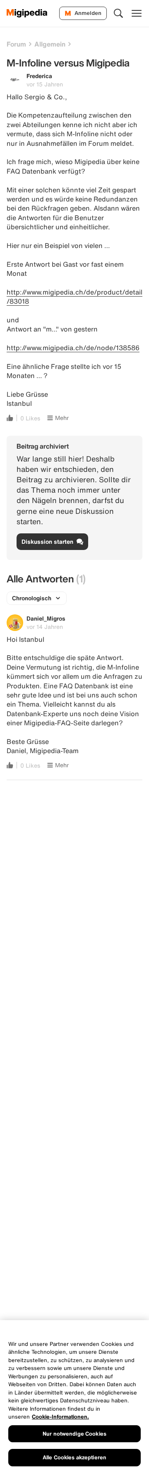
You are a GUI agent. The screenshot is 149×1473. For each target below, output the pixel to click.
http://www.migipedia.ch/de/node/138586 (73, 348)
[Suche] (118, 13)
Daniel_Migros (45, 618)
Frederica (39, 75)
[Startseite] (27, 13)
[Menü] (136, 13)
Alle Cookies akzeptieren (74, 1457)
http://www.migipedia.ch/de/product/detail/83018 (74, 296)
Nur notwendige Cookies (74, 1434)
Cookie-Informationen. (60, 1417)
